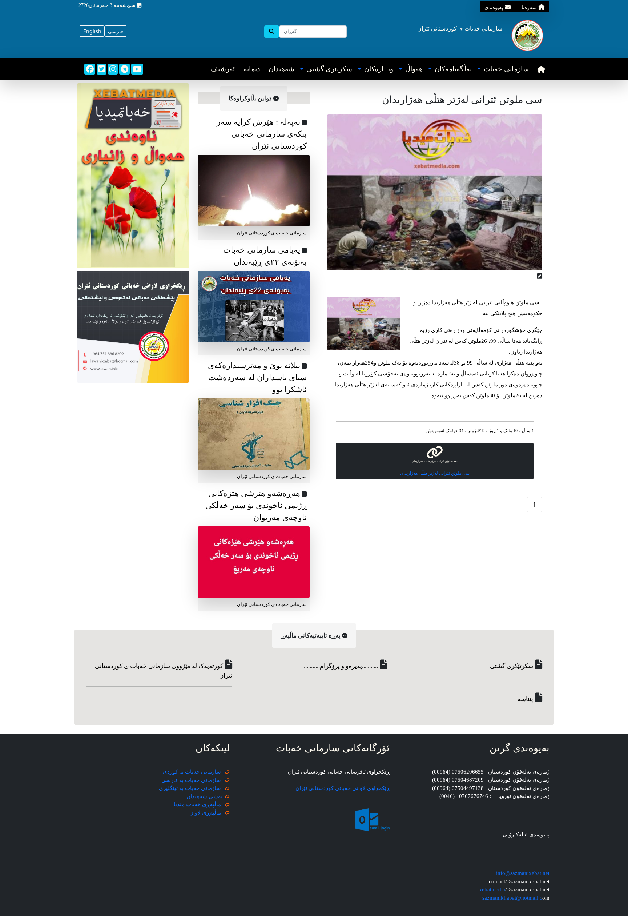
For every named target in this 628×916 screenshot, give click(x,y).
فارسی (115, 31)
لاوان (195, 813)
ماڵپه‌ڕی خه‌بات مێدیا (198, 804)
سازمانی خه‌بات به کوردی (192, 772)
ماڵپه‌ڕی (211, 813)
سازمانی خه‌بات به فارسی (191, 780)
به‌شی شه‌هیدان (204, 796)
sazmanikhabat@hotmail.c (512, 898)
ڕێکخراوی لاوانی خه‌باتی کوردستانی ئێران (342, 788)
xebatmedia (492, 889)
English (92, 31)
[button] (503, 69)
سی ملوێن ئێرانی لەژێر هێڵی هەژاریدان (435, 473)
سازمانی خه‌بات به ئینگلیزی (190, 788)
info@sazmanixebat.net (523, 873)
